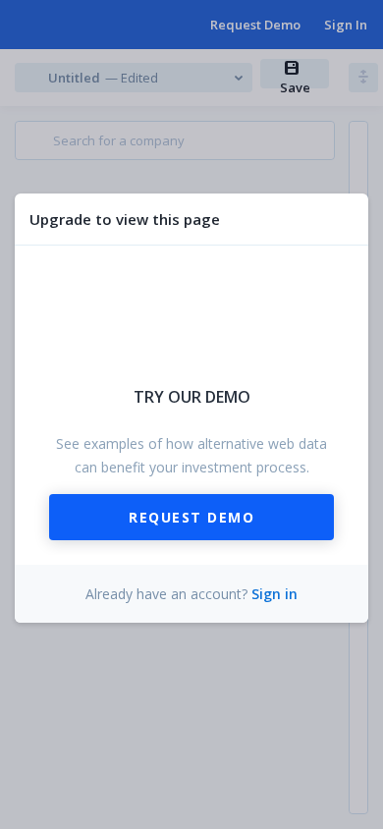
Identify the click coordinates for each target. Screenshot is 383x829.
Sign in (274, 593)
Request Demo (191, 517)
